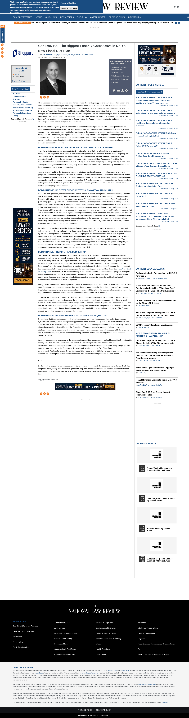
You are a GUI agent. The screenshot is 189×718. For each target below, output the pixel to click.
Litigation (141, 639)
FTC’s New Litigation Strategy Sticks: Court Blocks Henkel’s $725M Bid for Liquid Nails (155, 314)
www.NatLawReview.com (90, 673)
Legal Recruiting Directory (23, 631)
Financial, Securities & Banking (108, 639)
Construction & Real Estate (65, 649)
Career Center (97, 17)
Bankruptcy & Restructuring (65, 633)
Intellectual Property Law (148, 628)
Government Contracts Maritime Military (118, 68)
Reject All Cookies (69, 8)
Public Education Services (120, 76)
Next (179, 23)
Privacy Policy (125, 671)
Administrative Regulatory (120, 79)
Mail (119, 90)
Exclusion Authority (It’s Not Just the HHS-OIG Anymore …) (157, 274)
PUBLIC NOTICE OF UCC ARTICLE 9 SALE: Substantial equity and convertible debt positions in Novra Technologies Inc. (154, 100)
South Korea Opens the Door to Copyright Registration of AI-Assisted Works (155, 368)
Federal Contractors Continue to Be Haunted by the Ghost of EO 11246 (156, 301)
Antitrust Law (59, 628)
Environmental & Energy (106, 628)
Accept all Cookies (68, 3)
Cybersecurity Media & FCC (65, 654)
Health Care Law (103, 649)
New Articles (2, 35)
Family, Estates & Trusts (106, 633)
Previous (176, 23)
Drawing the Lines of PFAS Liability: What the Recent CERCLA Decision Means (68, 23)
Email (17, 74)
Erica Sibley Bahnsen (159, 278)
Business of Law (61, 644)
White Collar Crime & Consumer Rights (153, 654)
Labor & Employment (146, 633)
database (39, 673)
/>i (127, 90)
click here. (165, 702)
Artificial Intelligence (62, 623)
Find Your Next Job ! (20, 89)
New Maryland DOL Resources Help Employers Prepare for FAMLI (135, 23)
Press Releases (19, 642)
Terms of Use (112, 671)
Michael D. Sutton (156, 360)
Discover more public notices (147, 226)
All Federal (114, 82)
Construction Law (117, 73)
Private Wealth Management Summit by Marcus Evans (159, 469)
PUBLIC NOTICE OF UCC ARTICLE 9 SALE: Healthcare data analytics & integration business (154, 123)
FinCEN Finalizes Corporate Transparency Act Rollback (156, 381)
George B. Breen (144, 278)
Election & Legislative (104, 623)
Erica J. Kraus (143, 360)
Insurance (142, 623)
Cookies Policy (16, 13)
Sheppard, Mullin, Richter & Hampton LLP (76, 55)
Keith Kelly (142, 373)
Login (176, 7)
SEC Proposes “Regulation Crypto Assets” (155, 325)
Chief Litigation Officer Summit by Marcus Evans (161, 499)
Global (98, 644)
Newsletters (67, 17)
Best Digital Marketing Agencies (25, 626)
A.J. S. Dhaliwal (143, 385)
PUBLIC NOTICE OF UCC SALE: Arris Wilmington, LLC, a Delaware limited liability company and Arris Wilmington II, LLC (155, 216)
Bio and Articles (18, 81)
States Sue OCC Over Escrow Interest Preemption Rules (153, 393)
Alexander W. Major (21, 69)
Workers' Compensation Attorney (19, 96)
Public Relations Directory (23, 647)
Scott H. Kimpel (143, 327)
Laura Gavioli (156, 293)
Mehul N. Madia (156, 385)
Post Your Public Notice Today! (149, 92)
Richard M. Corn (144, 293)
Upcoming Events (146, 443)
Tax (139, 649)
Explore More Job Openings (21, 119)
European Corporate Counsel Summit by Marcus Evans (160, 560)
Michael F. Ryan (144, 305)
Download (123, 90)
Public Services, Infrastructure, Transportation (156, 644)
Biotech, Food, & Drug (63, 639)
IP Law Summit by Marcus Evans (158, 530)
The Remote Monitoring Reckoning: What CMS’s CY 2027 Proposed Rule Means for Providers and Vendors (154, 355)
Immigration (101, 654)
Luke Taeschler (156, 318)
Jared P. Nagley (143, 318)
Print (115, 90)
